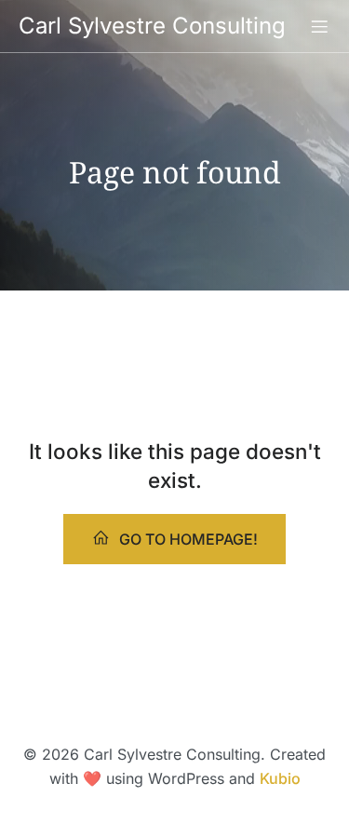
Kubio (280, 778)
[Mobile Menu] (319, 26)
